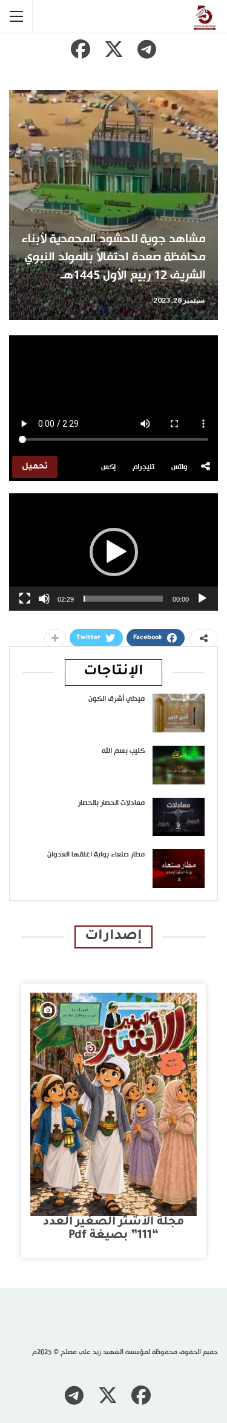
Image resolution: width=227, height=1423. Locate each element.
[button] (114, 552)
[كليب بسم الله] (179, 765)
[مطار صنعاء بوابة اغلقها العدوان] (179, 868)
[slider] (123, 599)
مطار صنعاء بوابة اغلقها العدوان (96, 854)
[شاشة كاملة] (25, 599)
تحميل (35, 467)
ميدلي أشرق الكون (116, 699)
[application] (113, 552)
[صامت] (44, 599)
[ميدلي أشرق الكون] (179, 713)
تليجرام (143, 467)
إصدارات (113, 936)
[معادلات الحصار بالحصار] (179, 817)
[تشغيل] (202, 599)
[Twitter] (113, 49)
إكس (108, 467)
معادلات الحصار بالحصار (111, 803)
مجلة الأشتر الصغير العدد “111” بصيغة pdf (113, 1229)
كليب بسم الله (123, 751)
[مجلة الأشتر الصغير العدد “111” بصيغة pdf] (113, 1104)
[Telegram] (147, 49)
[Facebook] (80, 49)
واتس (179, 467)
